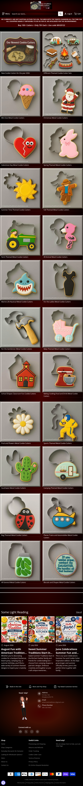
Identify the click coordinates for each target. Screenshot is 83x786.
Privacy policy (30, 782)
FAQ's (3, 758)
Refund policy (21, 782)
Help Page (59, 746)
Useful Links (34, 740)
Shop (3, 740)
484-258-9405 (46, 707)
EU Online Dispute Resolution (39, 765)
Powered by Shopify (53, 779)
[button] (6, 14)
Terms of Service (34, 758)
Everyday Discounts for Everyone (12, 751)
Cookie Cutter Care (35, 755)
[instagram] (32, 732)
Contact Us (5, 765)
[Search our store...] (60, 14)
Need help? (60, 740)
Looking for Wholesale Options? (11, 755)
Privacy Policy (33, 762)
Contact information (60, 782)
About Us (4, 762)
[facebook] (20, 732)
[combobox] (37, 14)
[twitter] (26, 732)
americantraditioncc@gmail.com (53, 702)
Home (3, 744)
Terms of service (39, 782)
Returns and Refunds (36, 747)
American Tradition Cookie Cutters (38, 779)
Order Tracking (34, 751)
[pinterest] (37, 732)
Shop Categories (6, 747)
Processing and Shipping (37, 744)
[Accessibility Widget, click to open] (3, 782)
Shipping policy (49, 782)
